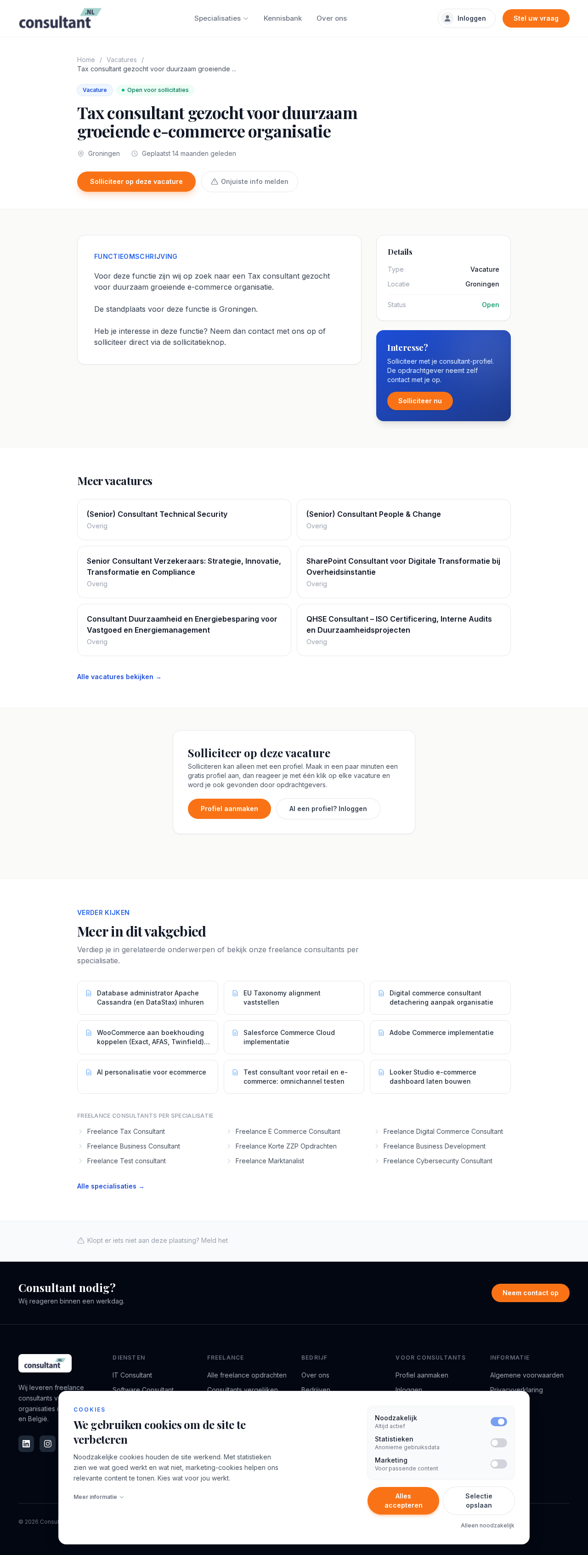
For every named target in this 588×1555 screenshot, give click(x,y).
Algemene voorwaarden (527, 1375)
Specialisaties (217, 18)
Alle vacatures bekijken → (119, 676)
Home (86, 59)
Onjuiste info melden (254, 181)
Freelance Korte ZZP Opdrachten (286, 1146)
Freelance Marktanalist (270, 1161)
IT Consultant (132, 1375)
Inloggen (472, 18)
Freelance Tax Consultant (126, 1131)
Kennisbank (283, 18)
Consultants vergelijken (242, 1390)
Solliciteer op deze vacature (136, 181)
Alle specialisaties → (111, 1186)
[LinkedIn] (26, 1443)
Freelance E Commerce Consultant (288, 1131)
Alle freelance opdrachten (247, 1375)
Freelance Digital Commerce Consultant (443, 1131)
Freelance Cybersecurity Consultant (438, 1161)
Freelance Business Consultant (133, 1146)
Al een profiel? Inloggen (328, 808)
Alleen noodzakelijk (487, 1525)
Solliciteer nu (420, 401)
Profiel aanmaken (229, 808)
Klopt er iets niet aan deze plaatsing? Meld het (157, 1240)
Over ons (332, 18)
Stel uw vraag (536, 18)
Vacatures (122, 59)
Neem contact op (531, 1293)
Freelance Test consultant (126, 1161)
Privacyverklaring (516, 1390)
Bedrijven (315, 1390)
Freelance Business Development (435, 1146)
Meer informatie (95, 1496)
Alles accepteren (403, 1500)
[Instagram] (47, 1443)
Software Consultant (143, 1390)
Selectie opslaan (478, 1500)
